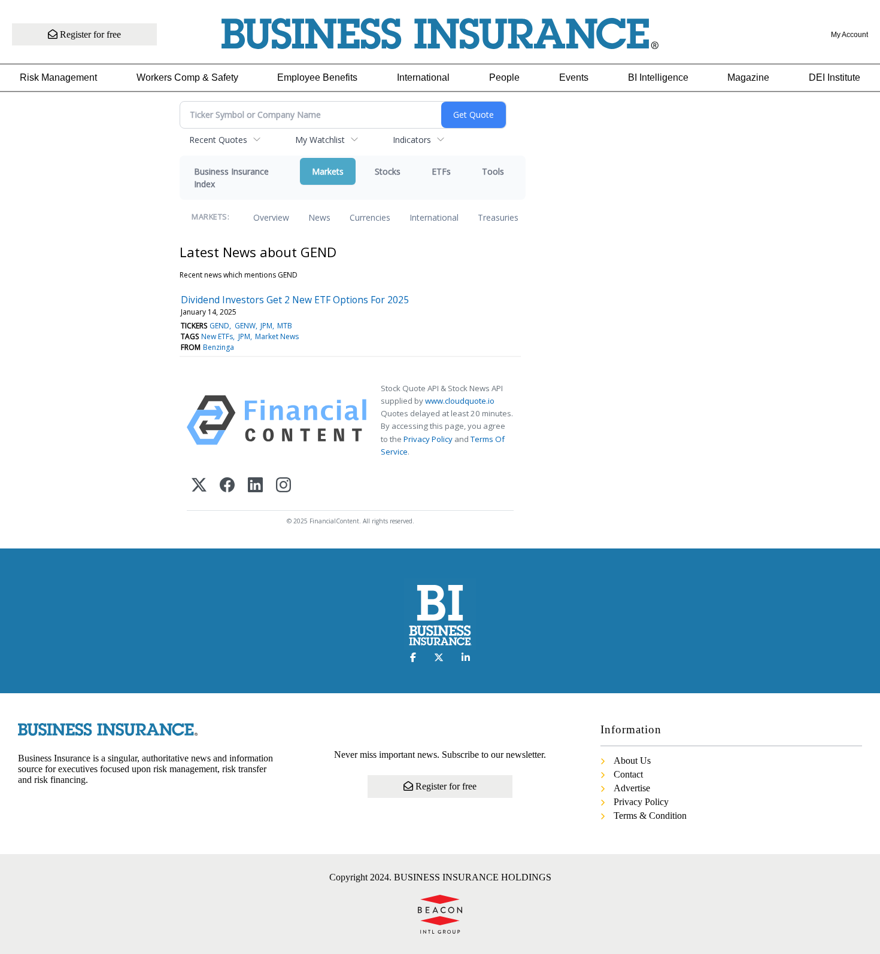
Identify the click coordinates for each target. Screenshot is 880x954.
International (423, 77)
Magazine (748, 77)
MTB (284, 326)
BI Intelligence (658, 77)
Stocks (387, 171)
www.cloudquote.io (459, 400)
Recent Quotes (218, 139)
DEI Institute (834, 77)
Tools (493, 171)
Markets (328, 171)
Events (573, 77)
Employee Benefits (317, 77)
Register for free (89, 34)
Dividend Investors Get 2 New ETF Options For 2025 (295, 299)
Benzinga (218, 347)
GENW (245, 326)
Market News (277, 336)
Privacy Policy (428, 439)
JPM (266, 326)
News (319, 217)
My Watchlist (320, 139)
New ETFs (217, 336)
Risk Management (58, 77)
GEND (219, 326)
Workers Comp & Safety (187, 77)
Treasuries (498, 217)
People (504, 77)
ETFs (441, 171)
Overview (271, 217)
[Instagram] (283, 486)
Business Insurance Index (231, 178)
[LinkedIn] (255, 486)
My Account (849, 35)
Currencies (370, 217)
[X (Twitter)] (199, 486)
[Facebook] (227, 486)
